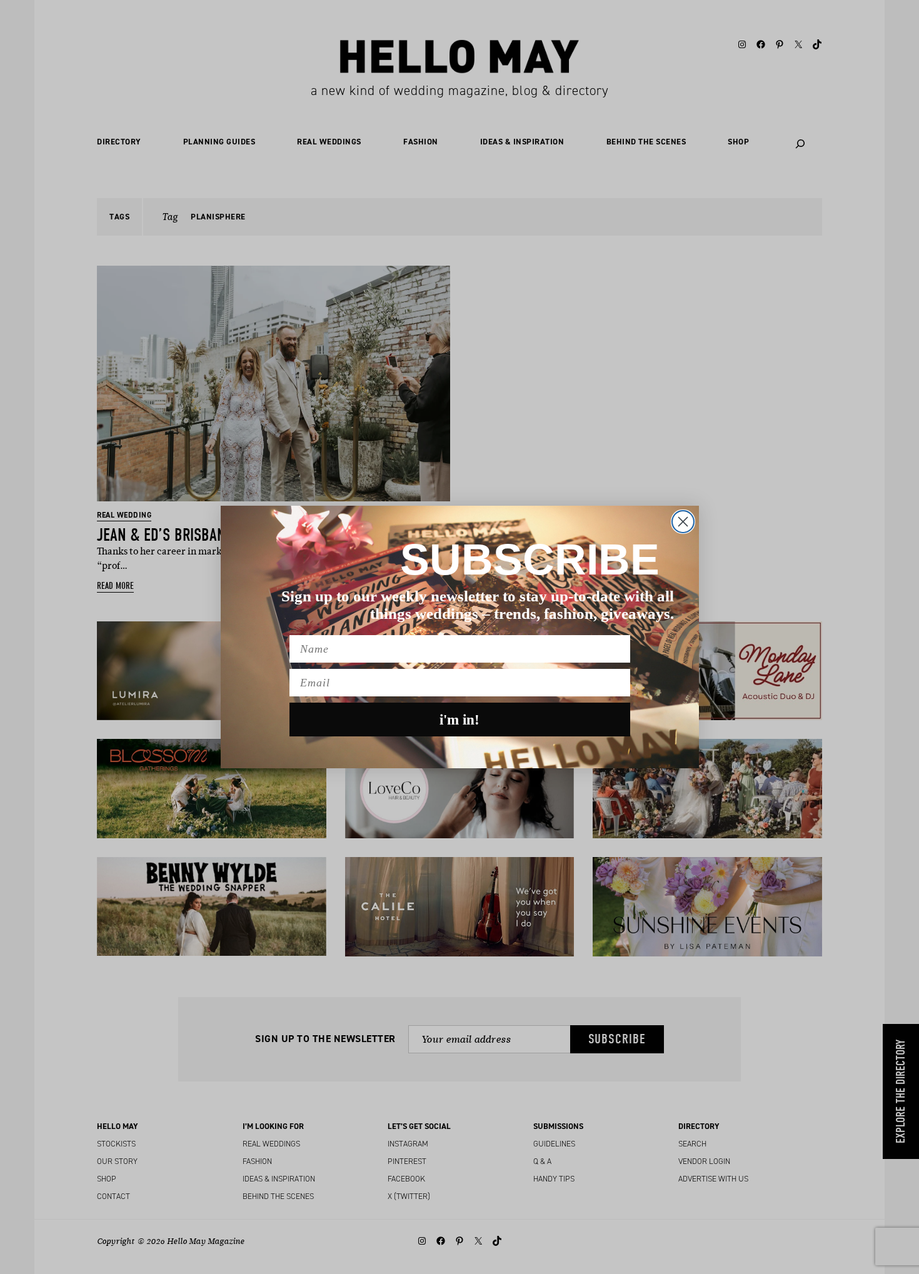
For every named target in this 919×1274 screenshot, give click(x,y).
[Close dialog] (683, 522)
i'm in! (459, 720)
